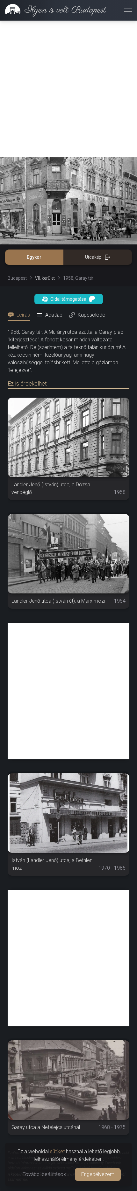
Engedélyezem (97, 1174)
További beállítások (44, 1174)
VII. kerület (45, 278)
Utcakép (93, 257)
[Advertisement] (68, 89)
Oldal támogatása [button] (68, 299)
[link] (53, 10)
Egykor (34, 257)
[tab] (21, 315)
